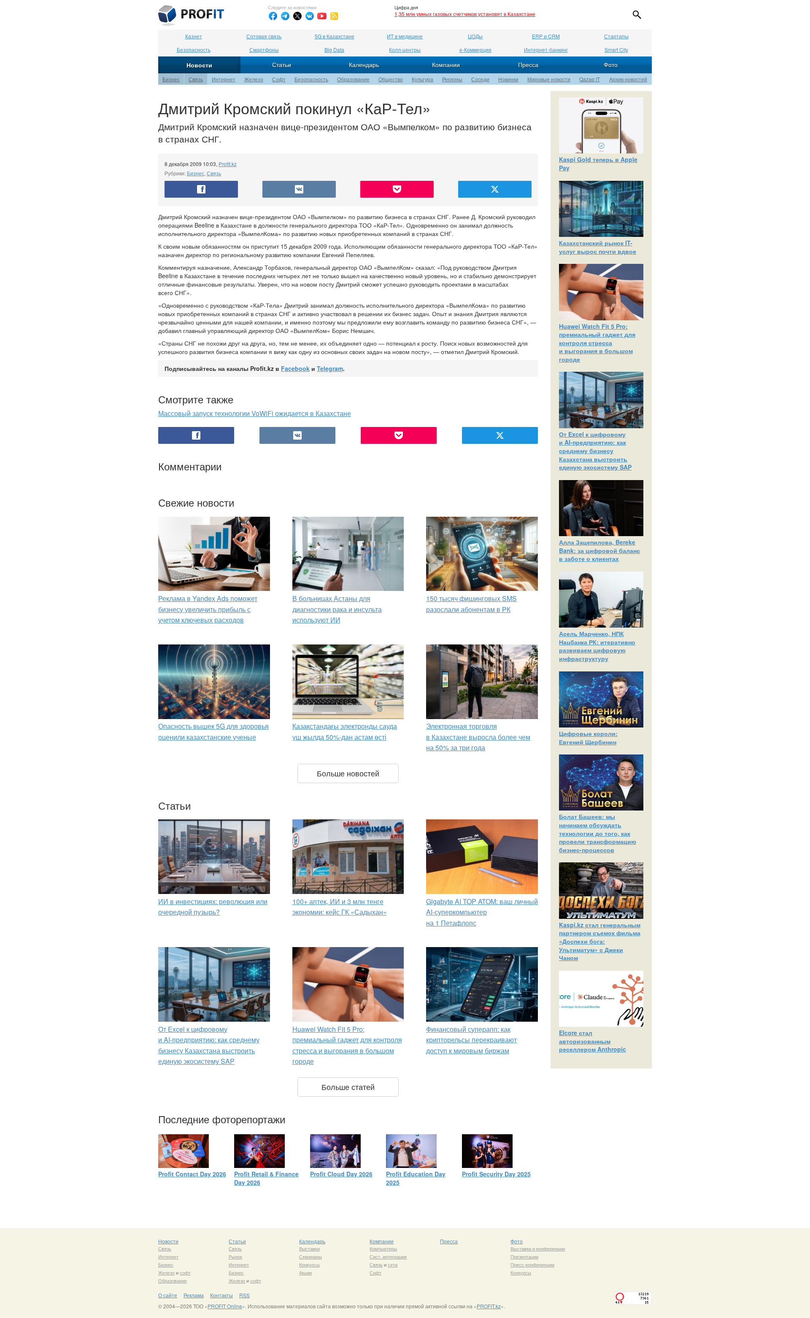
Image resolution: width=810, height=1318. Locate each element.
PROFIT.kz (489, 1306)
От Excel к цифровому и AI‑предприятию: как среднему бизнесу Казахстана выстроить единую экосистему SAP (595, 450)
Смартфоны (264, 49)
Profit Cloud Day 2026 (341, 1174)
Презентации (524, 1256)
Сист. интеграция (388, 1256)
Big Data (334, 49)
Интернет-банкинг (546, 49)
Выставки (309, 1248)
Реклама (194, 1295)
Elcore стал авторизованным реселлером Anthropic (592, 1040)
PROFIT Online (225, 1306)
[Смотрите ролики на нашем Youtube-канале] (322, 16)
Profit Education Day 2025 (416, 1178)
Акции (305, 1272)
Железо (253, 79)
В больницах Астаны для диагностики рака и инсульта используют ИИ (337, 609)
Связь (196, 79)
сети (392, 1264)
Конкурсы (309, 1264)
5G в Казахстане (334, 36)
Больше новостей (348, 773)
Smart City (616, 49)
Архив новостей (628, 79)
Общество (390, 79)
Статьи (281, 64)
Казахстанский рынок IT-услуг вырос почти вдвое (597, 247)
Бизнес (171, 79)
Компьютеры (383, 1248)
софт (185, 1272)
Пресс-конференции (532, 1264)
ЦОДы (475, 36)
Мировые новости (548, 79)
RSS (244, 1295)
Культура (422, 79)
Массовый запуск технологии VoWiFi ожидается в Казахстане (254, 413)
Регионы (452, 79)
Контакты (221, 1295)
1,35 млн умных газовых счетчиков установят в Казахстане (464, 13)
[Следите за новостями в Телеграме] (285, 16)
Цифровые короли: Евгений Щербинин (588, 737)
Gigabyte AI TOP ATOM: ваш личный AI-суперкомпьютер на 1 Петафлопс (482, 912)
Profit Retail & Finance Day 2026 (266, 1178)
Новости (199, 65)
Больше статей (348, 1086)
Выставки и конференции (537, 1248)
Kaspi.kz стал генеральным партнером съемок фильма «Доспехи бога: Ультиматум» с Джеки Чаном (599, 941)
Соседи (480, 79)
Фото (611, 64)
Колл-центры (405, 49)
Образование (353, 79)
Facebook (295, 368)
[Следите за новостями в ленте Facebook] (273, 16)
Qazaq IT (589, 79)
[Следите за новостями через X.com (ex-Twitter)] (297, 16)
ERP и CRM (546, 36)
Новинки (508, 79)
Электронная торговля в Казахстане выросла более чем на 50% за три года (478, 736)
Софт (279, 79)
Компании (446, 64)
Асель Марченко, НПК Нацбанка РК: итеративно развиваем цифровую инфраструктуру (597, 646)
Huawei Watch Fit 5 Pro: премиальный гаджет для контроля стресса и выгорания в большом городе (597, 342)
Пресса (528, 64)
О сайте (167, 1295)
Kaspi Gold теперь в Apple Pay (598, 163)
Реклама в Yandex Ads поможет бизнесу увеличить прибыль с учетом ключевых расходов (207, 609)
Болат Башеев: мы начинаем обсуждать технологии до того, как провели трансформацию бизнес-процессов (597, 833)
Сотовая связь (263, 36)
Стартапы (616, 36)
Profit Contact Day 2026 (192, 1174)
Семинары (310, 1256)
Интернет (223, 79)
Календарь (364, 64)
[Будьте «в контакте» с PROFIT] (310, 16)
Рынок (235, 1256)
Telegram (330, 368)
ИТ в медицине (405, 36)
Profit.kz (228, 163)
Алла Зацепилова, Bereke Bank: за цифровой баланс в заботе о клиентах (599, 550)
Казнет (193, 36)
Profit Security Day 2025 (496, 1174)
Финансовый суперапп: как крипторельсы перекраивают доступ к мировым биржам (471, 1039)
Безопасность (194, 49)
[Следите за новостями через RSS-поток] (334, 16)
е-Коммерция (475, 49)
